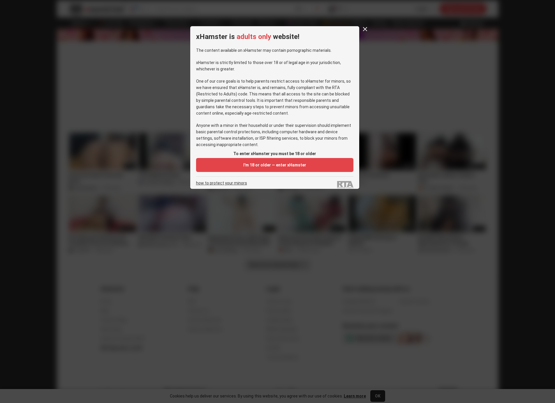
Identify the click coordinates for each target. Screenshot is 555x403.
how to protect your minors (221, 183)
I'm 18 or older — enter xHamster (274, 165)
